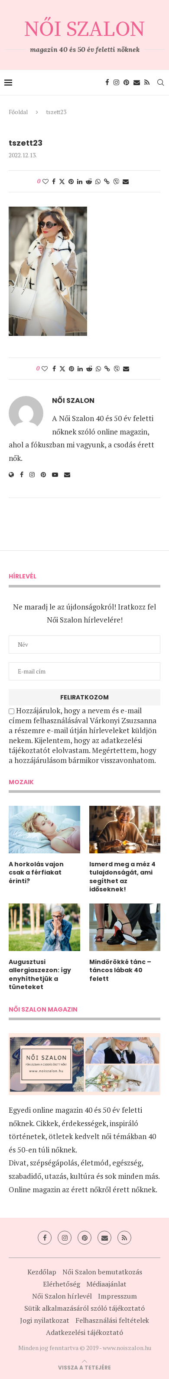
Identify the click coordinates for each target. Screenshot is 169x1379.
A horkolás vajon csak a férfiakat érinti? (36, 872)
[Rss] (147, 82)
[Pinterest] (126, 82)
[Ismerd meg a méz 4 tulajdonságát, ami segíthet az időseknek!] (125, 829)
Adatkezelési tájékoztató (84, 1332)
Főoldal (18, 112)
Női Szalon (73, 400)
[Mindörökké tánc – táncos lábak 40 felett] (125, 927)
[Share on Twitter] (62, 181)
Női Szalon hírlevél (62, 1296)
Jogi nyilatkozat (44, 1320)
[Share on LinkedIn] (79, 181)
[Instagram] (116, 82)
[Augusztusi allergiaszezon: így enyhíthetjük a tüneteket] (44, 927)
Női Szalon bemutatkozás (102, 1272)
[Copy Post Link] (107, 181)
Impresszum (117, 1296)
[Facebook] (107, 82)
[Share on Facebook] (53, 181)
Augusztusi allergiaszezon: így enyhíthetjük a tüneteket (40, 975)
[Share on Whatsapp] (98, 181)
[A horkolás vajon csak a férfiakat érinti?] (44, 829)
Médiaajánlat (106, 1284)
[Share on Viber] (116, 181)
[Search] (160, 82)
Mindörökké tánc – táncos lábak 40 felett (120, 970)
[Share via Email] (126, 181)
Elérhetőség (61, 1284)
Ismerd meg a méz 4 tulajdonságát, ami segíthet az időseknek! (122, 877)
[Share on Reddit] (89, 181)
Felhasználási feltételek (112, 1320)
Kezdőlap (41, 1272)
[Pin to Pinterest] (71, 181)
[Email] (136, 82)
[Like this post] (45, 181)
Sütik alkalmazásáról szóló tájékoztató (84, 1308)
